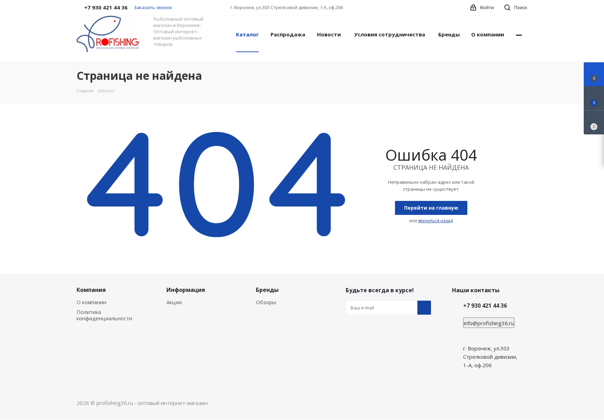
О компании (91, 302)
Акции (174, 302)
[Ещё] (519, 34)
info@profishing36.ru (489, 323)
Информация (185, 290)
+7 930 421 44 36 (485, 305)
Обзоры (266, 302)
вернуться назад (435, 221)
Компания (91, 290)
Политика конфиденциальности (104, 315)
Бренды (267, 290)
